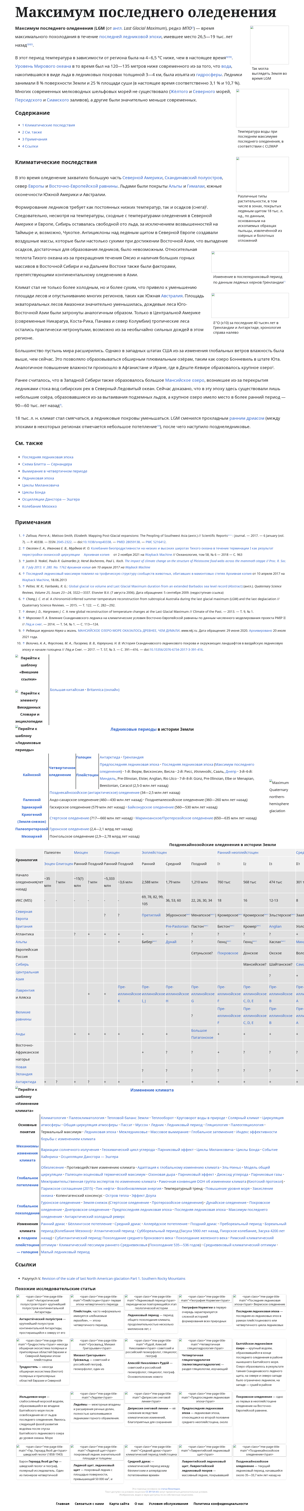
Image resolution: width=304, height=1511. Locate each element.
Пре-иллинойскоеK (129, 993)
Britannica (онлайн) (103, 689)
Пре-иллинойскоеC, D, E (255, 993)
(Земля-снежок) (31, 821)
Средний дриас (128, 1223)
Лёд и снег (34, 624)
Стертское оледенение (69, 818)
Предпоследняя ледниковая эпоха (129, 764)
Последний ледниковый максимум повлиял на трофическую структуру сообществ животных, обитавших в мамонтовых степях (125, 573)
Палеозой (32, 799)
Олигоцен (64, 863)
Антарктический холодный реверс (95, 1216)
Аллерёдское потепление (166, 1223)
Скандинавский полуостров (193, 177)
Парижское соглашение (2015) (67, 1188)
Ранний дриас (53, 1223)
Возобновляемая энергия (139, 1188)
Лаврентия (25, 990)
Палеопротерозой (31, 829)
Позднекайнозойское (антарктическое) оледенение (95, 792)
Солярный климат (243, 1117)
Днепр (231, 771)
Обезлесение (52, 1167)
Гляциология (216, 1124)
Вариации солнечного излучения (70, 1149)
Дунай (171, 941)
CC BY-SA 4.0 (152, 1491)
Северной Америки (142, 177)
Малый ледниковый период (65, 1252)
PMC (149, 542)
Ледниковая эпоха (38, 478)
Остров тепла (117, 1195)
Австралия (172, 296)
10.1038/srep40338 (97, 542)
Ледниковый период (185, 1124)
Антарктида (110, 757)
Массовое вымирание (169, 1131)
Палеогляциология (247, 1124)
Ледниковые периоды (133, 729)
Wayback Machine (158, 554)
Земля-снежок (95, 1202)
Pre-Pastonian (177, 926)
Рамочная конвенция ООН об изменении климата (202, 1181)
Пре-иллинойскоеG (202, 993)
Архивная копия (96, 554)
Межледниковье (133, 1131)
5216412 (159, 542)
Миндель (108, 778)
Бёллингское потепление (90, 1223)
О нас (139, 1504)
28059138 (133, 542)
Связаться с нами (89, 1504)
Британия (24, 926)
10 (158, 426)
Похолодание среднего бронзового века (138, 1237)
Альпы (175, 186)
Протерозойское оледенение (177, 1202)
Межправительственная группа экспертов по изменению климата (98, 1181)
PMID (121, 542)
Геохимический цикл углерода (128, 1149)
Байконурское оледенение (151, 807)
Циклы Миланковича (40, 485)
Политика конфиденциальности (221, 1504)
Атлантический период (114, 1230)
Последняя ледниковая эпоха (47, 457)
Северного (204, 91)
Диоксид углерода (232, 1174)
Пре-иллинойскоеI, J (153, 993)
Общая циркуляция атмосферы (91, 1124)
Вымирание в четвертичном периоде (54, 471)
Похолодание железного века (201, 1237)
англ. (118, 28)
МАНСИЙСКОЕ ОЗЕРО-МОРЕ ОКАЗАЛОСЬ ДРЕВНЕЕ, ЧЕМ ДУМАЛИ (129, 630)
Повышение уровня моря (227, 1188)
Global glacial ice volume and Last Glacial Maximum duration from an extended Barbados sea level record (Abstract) (156, 586)
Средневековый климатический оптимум (240, 1245)
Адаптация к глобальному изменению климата (178, 1167)
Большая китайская (67, 689)
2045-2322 (64, 542)
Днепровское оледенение (87, 1209)
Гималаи (196, 186)
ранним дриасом (246, 418)
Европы (36, 186)
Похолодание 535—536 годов (174, 1245)
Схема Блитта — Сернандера (47, 464)
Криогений (32, 814)
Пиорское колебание (238, 1230)
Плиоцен (112, 852)
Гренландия (133, 757)
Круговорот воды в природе (201, 1117)
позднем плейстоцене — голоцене (27, 1244)
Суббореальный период (158, 1230)
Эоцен (49, 863)
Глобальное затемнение (212, 1131)
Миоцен (81, 852)
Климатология (53, 1117)
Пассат (126, 1124)
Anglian (275, 926)
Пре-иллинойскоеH (177, 993)
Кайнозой (32, 774)
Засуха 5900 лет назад (199, 1230)
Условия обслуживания (168, 1504)
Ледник (157, 1124)
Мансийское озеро (184, 380)
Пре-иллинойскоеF (229, 993)
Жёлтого (179, 91)
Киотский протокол (265, 1181)
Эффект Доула (144, 1195)
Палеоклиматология (86, 1117)
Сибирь (22, 964)
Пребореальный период (241, 1223)
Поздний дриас (203, 1223)
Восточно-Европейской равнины (83, 186)
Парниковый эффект (176, 1149)
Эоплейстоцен (154, 852)
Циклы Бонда (33, 492)
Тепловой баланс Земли (128, 1117)
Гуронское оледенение (69, 829)
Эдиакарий (31, 807)
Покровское (227, 953)
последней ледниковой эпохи (130, 36)
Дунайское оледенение (226, 1202)
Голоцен (83, 757)
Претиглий (151, 915)
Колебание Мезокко (39, 506)
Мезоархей (31, 836)
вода (226, 66)
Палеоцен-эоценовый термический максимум (105, 1174)
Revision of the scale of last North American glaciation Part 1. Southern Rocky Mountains (113, 1278)
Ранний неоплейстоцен (237, 852)
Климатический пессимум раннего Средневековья (103, 1245)
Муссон (141, 1124)
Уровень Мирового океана (43, 66)
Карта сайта (119, 1504)
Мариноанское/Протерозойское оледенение (174, 818)
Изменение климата (152, 1090)
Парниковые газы (266, 1174)
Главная (62, 1504)
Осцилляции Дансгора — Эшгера (51, 499)
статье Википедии (170, 1488)
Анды (20, 1034)
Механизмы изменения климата (27, 1153)
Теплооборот (162, 1117)
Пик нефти (105, 1188)
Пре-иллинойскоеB (280, 993)
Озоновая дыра (161, 1174)
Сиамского (58, 100)
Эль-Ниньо (231, 1167)
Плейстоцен (87, 775)
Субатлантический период (78, 1237)
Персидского (28, 100)
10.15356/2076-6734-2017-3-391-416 (176, 649)
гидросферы (209, 74)
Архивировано (260, 630)
